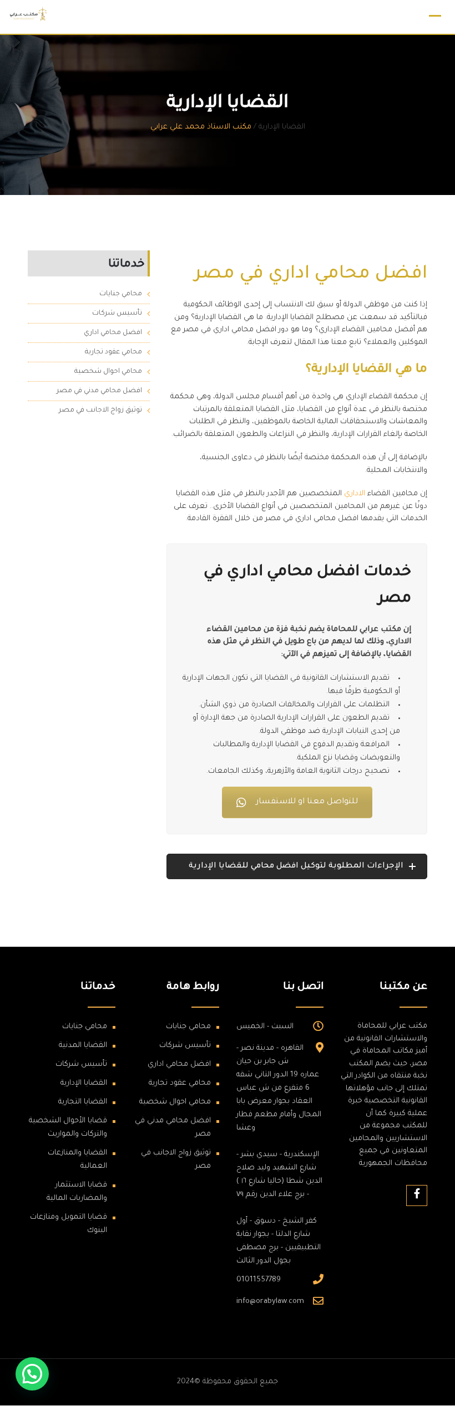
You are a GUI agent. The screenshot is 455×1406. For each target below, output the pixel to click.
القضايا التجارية (82, 1102)
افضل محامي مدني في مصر (99, 391)
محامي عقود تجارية (113, 352)
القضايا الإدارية (83, 1083)
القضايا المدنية (83, 1045)
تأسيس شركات (117, 313)
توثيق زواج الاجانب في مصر (100, 410)
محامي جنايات (120, 294)
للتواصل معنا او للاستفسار (307, 802)
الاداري (354, 494)
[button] (32, 1373)
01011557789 (258, 1280)
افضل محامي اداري (113, 333)
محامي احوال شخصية (108, 372)
